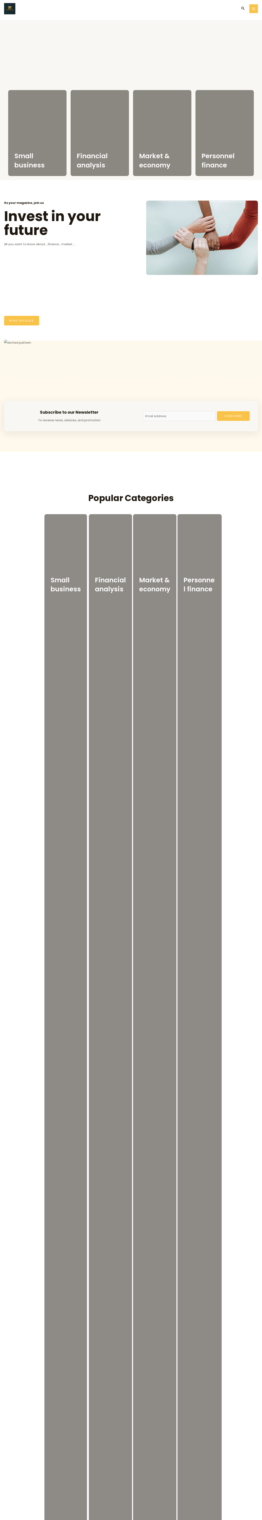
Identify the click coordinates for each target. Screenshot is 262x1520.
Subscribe (233, 416)
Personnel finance (218, 160)
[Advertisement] (131, 51)
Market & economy (154, 160)
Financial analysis (92, 160)
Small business (29, 160)
